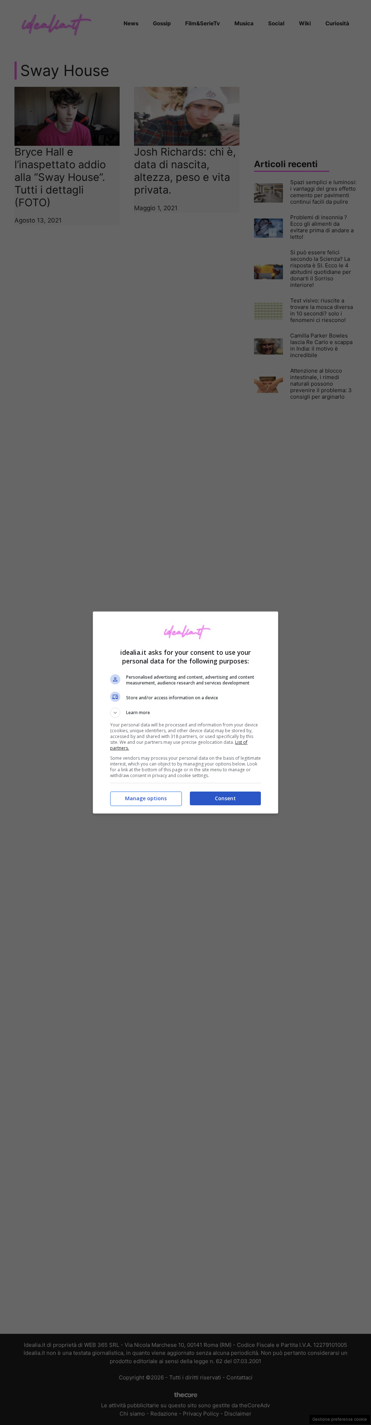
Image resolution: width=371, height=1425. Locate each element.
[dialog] (185, 712)
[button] (185, 713)
